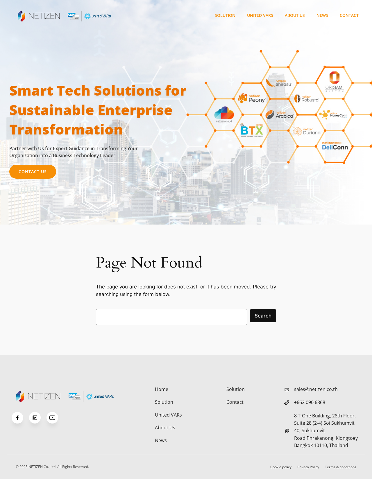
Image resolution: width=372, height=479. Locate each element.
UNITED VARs (260, 15)
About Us (295, 15)
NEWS (322, 15)
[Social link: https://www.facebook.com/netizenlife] (20, 418)
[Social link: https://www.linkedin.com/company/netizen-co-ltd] (37, 418)
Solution (225, 15)
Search (263, 316)
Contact (349, 15)
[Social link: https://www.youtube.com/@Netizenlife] (55, 418)
